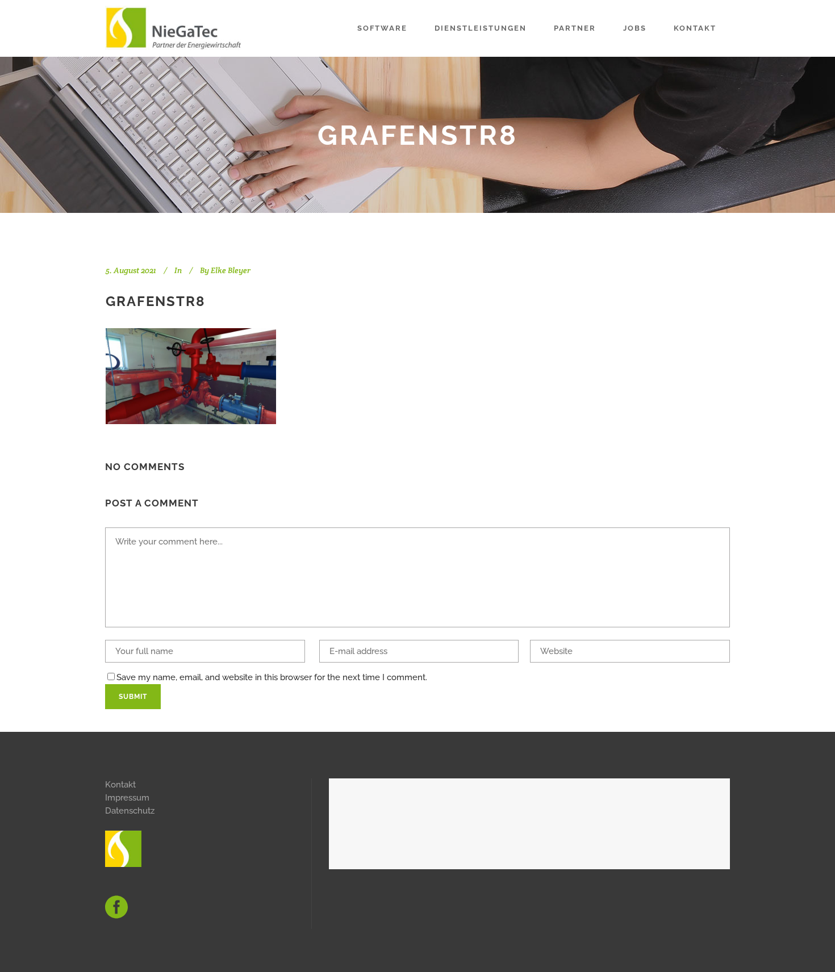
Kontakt (120, 785)
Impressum (127, 798)
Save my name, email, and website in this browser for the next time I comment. (271, 677)
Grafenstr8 (156, 301)
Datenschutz (130, 811)
